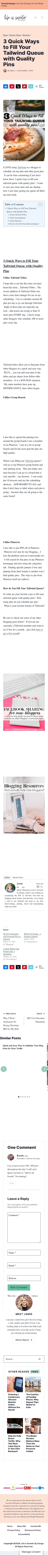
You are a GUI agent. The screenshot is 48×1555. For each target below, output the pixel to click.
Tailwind (21, 167)
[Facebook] (38, 886)
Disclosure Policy (33, 1530)
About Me (21, 1526)
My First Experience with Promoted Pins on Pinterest (12, 936)
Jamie (12, 70)
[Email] (30, 86)
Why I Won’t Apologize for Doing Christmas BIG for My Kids (11, 1021)
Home (9, 1526)
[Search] (39, 1359)
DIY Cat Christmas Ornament (36, 1017)
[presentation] (15, 1384)
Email (12, 1265)
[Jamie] (10, 888)
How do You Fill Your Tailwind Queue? (24, 224)
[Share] (5, 86)
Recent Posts (18, 877)
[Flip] (24, 86)
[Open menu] (35, 17)
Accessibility (24, 1534)
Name (12, 1252)
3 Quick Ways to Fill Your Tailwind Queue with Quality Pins (21, 210)
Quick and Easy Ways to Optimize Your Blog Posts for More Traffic (23, 1047)
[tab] (18, 1096)
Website (12, 1278)
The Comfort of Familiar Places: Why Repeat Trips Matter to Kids (32, 1401)
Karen (20, 1155)
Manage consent (31, 1551)
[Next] (44, 1069)
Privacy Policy (13, 1530)
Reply (11, 1183)
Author (7, 877)
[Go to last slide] (4, 1069)
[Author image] (5, 70)
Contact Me (36, 1526)
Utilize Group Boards (17, 218)
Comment (14, 1215)
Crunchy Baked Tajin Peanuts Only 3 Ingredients (11, 951)
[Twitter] (41, 886)
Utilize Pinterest (16, 221)
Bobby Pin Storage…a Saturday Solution (32, 935)
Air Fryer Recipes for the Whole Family (22, 4)
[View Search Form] (42, 18)
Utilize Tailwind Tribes (18, 214)
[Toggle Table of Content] (39, 204)
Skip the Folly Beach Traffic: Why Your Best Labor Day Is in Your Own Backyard (14, 1444)
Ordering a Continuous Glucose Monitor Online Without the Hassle (14, 1402)
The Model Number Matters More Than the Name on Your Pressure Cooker (33, 1444)
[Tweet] (18, 86)
